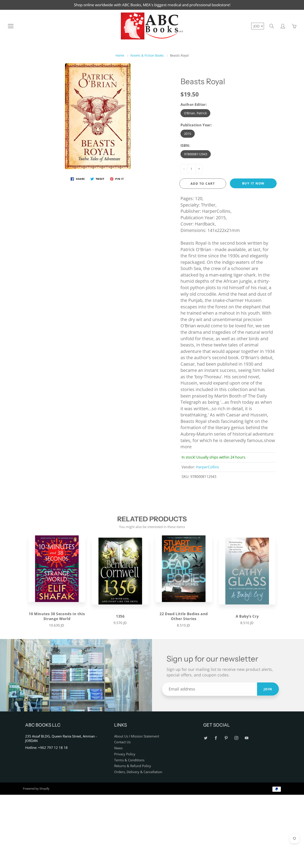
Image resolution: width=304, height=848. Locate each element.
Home (120, 55)
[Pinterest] (226, 738)
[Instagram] (236, 738)
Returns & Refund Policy (132, 766)
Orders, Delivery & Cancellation (138, 772)
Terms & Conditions (129, 760)
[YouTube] (246, 738)
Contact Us (122, 742)
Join (268, 689)
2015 (187, 133)
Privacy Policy (124, 754)
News (118, 748)
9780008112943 (195, 154)
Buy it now (253, 183)
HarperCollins (207, 467)
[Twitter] (205, 738)
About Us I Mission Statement (136, 736)
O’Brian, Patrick (195, 113)
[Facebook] (216, 738)
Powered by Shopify (36, 789)
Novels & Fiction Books (147, 55)
